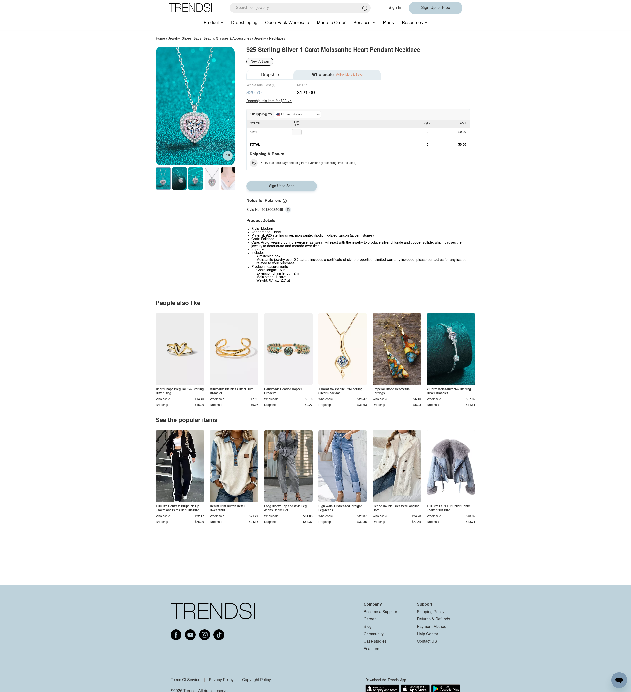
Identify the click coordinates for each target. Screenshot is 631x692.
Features (371, 649)
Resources (412, 23)
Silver (253, 132)
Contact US (427, 642)
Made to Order (331, 23)
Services (361, 23)
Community (374, 634)
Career (370, 619)
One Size (297, 124)
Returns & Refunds (433, 619)
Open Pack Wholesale (287, 23)
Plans (388, 23)
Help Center (427, 634)
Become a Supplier (380, 612)
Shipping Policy (430, 612)
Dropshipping (244, 23)
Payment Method (431, 627)
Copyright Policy (256, 680)
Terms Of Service (185, 680)
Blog (368, 627)
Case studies (375, 642)
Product (211, 23)
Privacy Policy (221, 680)
